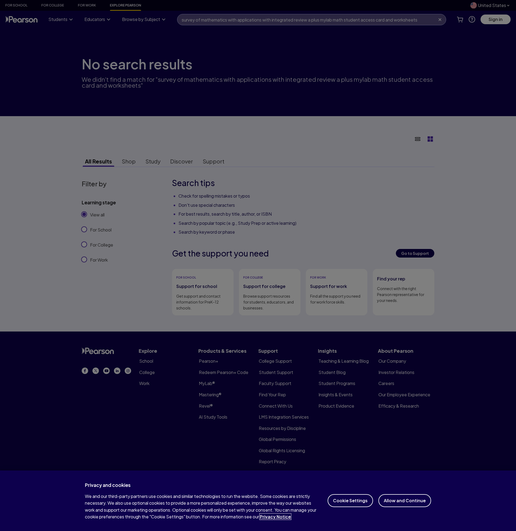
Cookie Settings (350, 500)
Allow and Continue (405, 500)
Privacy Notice (275, 516)
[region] (258, 501)
